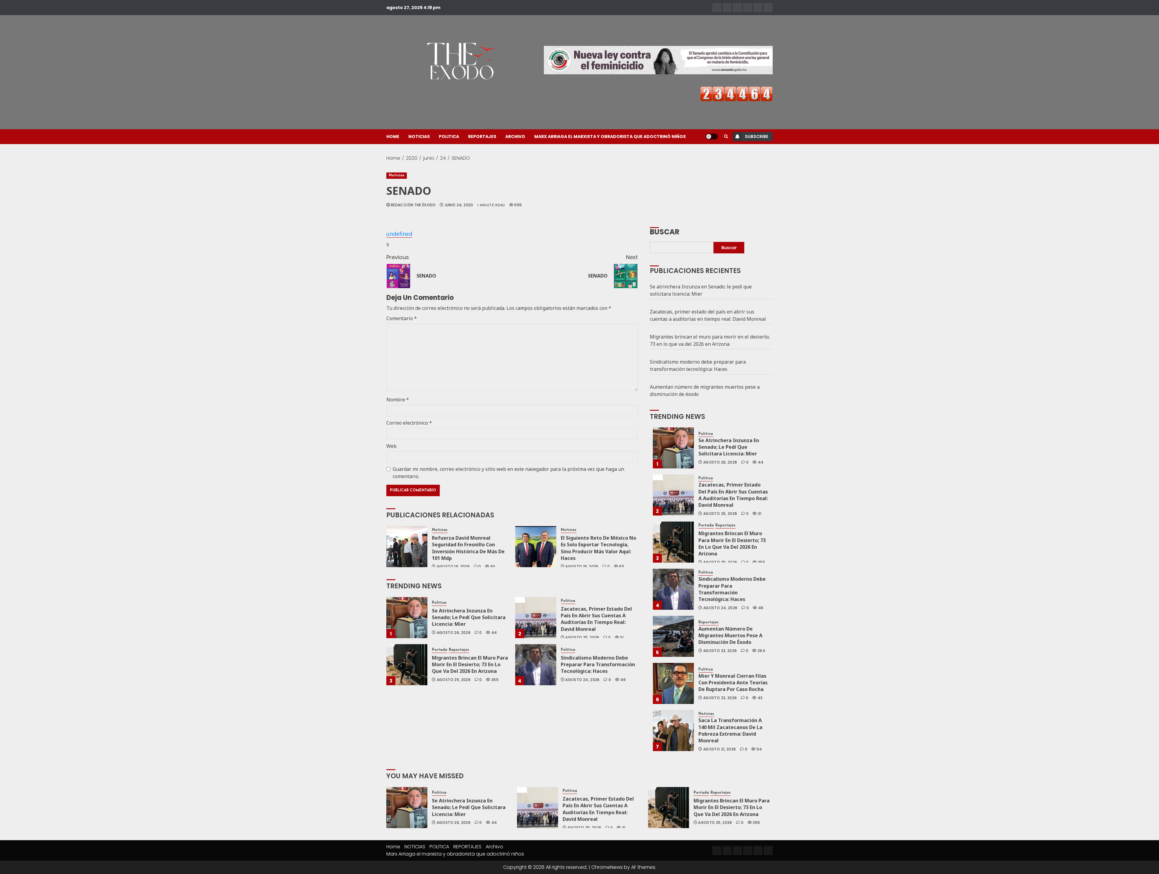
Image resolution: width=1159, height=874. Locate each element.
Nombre (397, 399)
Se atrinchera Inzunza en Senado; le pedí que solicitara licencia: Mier (469, 617)
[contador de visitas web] (736, 93)
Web (391, 446)
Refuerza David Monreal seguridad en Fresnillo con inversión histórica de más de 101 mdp (468, 548)
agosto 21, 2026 (719, 749)
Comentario (401, 318)
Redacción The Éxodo (413, 205)
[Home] (716, 7)
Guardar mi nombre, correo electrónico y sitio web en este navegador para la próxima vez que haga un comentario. (508, 473)
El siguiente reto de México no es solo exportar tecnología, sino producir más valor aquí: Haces (598, 548)
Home (392, 136)
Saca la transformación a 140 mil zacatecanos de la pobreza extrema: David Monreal (730, 730)
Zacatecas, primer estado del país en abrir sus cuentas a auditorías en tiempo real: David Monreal (596, 619)
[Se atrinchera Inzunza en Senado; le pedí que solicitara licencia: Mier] (406, 617)
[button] (726, 136)
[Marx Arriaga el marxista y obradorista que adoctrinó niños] (768, 7)
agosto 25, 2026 (582, 637)
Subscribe (756, 136)
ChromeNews (607, 867)
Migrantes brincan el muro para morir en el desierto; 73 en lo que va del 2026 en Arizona (470, 664)
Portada (439, 650)
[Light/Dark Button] (712, 136)
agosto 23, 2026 (720, 650)
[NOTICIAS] (727, 7)
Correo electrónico (409, 422)
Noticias (396, 175)
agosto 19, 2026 (453, 566)
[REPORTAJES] (747, 7)
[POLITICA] (737, 7)
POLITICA (449, 136)
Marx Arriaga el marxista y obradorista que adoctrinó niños (610, 136)
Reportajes (459, 650)
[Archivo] (757, 7)
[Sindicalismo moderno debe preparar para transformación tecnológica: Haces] (535, 664)
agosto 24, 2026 (582, 679)
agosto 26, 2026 (454, 632)
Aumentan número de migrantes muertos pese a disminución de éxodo (730, 635)
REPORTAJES (482, 136)
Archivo (515, 136)
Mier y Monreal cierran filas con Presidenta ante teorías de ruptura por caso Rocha (733, 683)
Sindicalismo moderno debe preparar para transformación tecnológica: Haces (598, 664)
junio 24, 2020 (459, 205)
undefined (399, 233)
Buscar (664, 231)
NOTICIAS (419, 136)
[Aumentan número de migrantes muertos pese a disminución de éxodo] (673, 636)
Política (439, 603)
